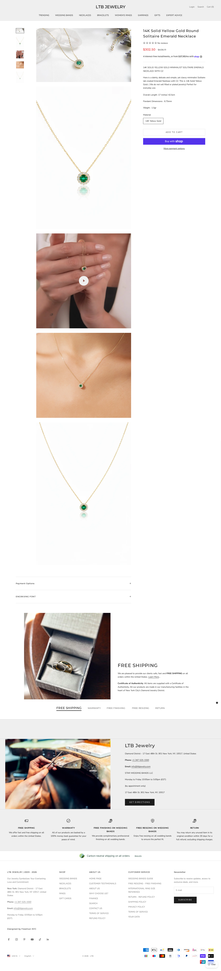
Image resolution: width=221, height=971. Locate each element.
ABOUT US (94, 888)
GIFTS (157, 15)
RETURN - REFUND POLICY (141, 896)
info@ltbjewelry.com (140, 766)
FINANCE (93, 898)
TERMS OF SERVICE (99, 913)
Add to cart (174, 132)
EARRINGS (143, 15)
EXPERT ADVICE (174, 15)
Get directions (139, 802)
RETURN (160, 708)
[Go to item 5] (20, 77)
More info (138, 856)
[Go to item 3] (20, 54)
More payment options (174, 148)
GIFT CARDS (65, 898)
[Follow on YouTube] (32, 939)
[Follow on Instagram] (16, 939)
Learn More (153, 676)
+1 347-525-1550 (140, 760)
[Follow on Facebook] (8, 939)
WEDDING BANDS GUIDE (140, 878)
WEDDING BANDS (64, 15)
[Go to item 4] (20, 65)
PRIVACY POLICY (136, 906)
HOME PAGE (95, 878)
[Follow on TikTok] (39, 939)
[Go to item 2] (20, 42)
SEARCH (93, 903)
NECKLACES (85, 15)
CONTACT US (95, 908)
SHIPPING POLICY (137, 901)
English (28, 956)
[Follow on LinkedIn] (47, 939)
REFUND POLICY (97, 918)
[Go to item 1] (20, 30)
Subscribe (185, 900)
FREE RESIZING (140, 708)
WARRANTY (94, 708)
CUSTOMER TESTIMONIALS (102, 883)
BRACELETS (103, 15)
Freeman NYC (28, 929)
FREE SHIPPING (69, 708)
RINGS (62, 893)
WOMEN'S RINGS (123, 15)
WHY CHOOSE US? (98, 893)
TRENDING (44, 15)
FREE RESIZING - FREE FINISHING (144, 883)
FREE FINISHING (116, 708)
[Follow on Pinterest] (24, 939)
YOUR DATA (134, 916)
